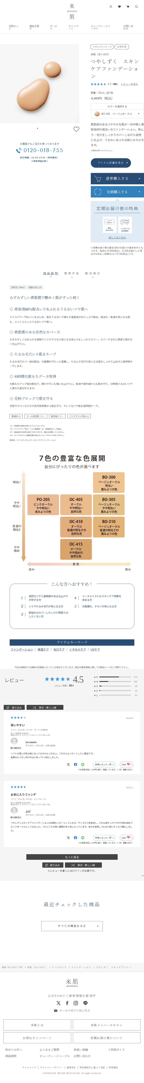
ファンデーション (22, 649)
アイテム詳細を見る (111, 162)
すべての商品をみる (72, 926)
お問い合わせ (82, 1056)
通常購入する (117, 179)
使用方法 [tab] (72, 273)
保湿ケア (43, 649)
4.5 (78, 679)
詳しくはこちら (117, 237)
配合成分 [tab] (93, 273)
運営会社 (71, 1067)
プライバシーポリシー (51, 1067)
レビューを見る (129, 84)
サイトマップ (29, 1067)
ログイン (77, 870)
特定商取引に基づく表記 (92, 1067)
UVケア (95, 649)
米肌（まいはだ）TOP (12, 967)
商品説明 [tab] (51, 273)
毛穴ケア (59, 649)
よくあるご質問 (49, 1049)
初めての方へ (13, 1049)
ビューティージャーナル (55, 1056)
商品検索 (11, 1056)
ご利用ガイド (116, 1049)
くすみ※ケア (77, 649)
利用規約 (113, 1067)
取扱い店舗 (81, 1049)
